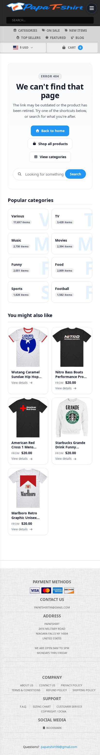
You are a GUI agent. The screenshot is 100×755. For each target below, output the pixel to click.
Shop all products (53, 143)
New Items (78, 30)
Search (75, 174)
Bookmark (54, 728)
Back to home (53, 130)
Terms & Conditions (26, 690)
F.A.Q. (23, 706)
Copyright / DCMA (53, 711)
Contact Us (47, 685)
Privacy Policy (71, 685)
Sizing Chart (42, 706)
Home (3, 564)
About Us (26, 685)
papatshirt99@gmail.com (59, 747)
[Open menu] (91, 8)
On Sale (53, 30)
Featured (58, 38)
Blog (79, 38)
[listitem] (28, 219)
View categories (53, 157)
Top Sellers (31, 38)
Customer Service (69, 706)
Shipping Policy (84, 690)
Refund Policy (56, 690)
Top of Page (96, 564)
